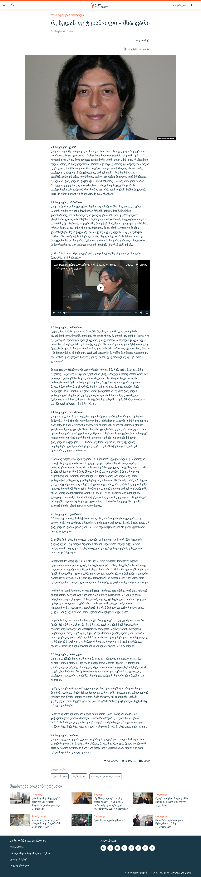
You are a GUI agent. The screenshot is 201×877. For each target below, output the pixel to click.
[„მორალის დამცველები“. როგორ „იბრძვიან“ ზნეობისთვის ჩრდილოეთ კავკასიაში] (20, 798)
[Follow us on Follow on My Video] (124, 848)
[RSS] (145, 848)
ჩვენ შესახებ (17, 847)
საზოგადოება (39, 816)
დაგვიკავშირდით (19, 865)
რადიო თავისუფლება (69, 268)
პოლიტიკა (38, 794)
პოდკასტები (179, 5)
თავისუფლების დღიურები (67, 15)
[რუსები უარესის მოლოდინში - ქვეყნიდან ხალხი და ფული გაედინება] (143, 798)
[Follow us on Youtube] (117, 848)
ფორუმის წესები (19, 859)
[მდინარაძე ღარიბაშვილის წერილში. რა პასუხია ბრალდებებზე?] (143, 820)
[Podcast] (152, 848)
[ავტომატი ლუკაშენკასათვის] (82, 820)
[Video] (191, 5)
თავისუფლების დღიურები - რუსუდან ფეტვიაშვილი (89, 264)
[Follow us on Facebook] (103, 848)
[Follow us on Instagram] (131, 848)
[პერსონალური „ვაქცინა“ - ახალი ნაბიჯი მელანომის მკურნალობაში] (20, 820)
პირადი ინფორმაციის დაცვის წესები (30, 853)
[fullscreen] (147, 313)
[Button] (143, 40)
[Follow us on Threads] (138, 848)
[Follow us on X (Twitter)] (110, 848)
